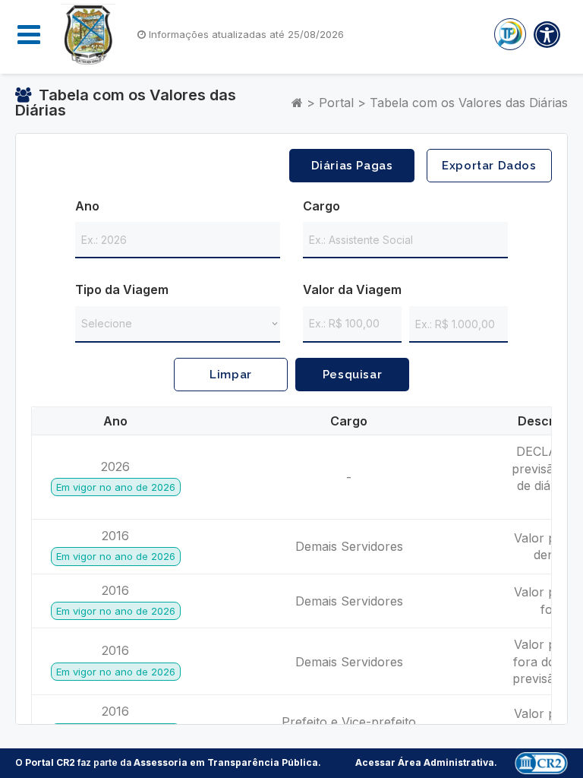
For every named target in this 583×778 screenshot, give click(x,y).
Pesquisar (352, 374)
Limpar (231, 374)
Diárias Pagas (352, 165)
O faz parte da (166, 762)
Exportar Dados (489, 165)
